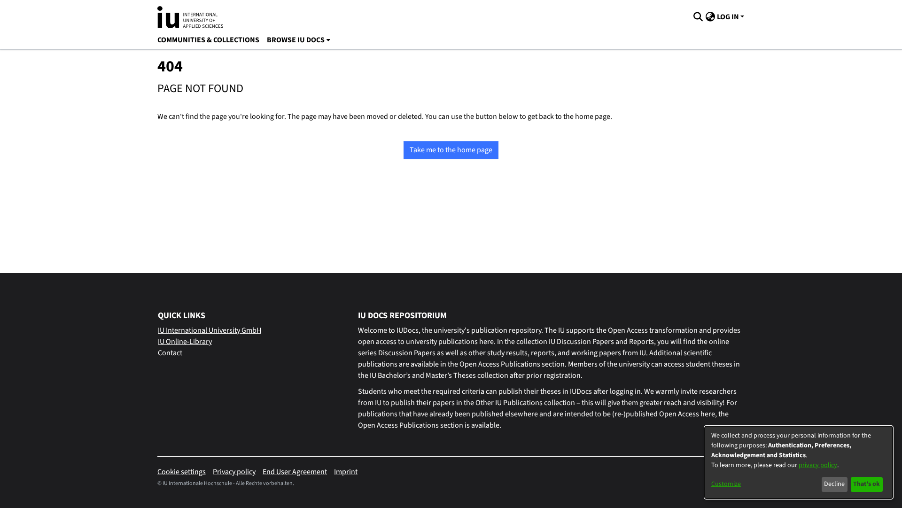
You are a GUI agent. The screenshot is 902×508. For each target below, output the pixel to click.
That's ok (866, 484)
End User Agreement (295, 472)
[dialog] (799, 462)
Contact (170, 353)
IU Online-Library (185, 341)
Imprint (346, 472)
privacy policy (818, 465)
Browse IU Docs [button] (296, 40)
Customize (726, 484)
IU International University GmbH (209, 330)
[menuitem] (298, 40)
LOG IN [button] (728, 17)
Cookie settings (181, 472)
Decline (834, 484)
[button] (698, 17)
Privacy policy (234, 472)
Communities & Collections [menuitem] (208, 40)
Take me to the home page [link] (451, 150)
